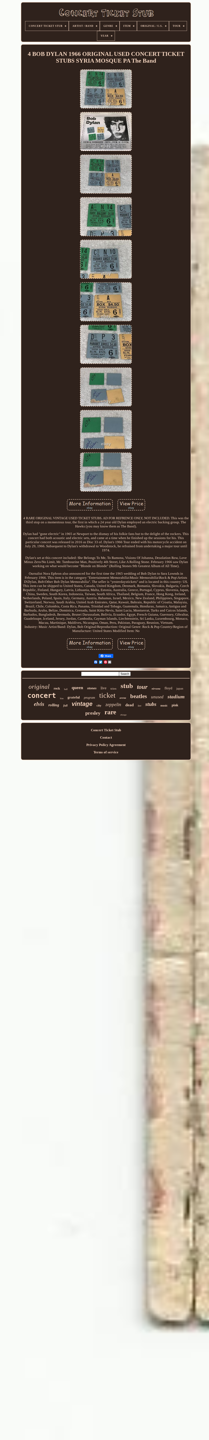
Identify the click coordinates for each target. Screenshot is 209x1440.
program (89, 697)
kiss (61, 698)
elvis (39, 704)
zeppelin (113, 704)
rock (57, 688)
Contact (106, 737)
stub (127, 685)
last (139, 705)
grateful (74, 697)
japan (179, 688)
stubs (150, 704)
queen (77, 687)
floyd (168, 688)
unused (157, 696)
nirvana (156, 688)
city (99, 705)
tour (142, 686)
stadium (176, 696)
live (103, 688)
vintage (82, 704)
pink (175, 705)
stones (92, 688)
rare (110, 712)
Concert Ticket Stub (106, 730)
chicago (123, 715)
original (39, 686)
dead (129, 705)
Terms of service (105, 752)
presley (92, 713)
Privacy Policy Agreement (106, 745)
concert (41, 695)
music (164, 705)
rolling (53, 705)
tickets (113, 688)
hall (66, 689)
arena (123, 697)
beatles (138, 696)
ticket (107, 695)
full (65, 705)
